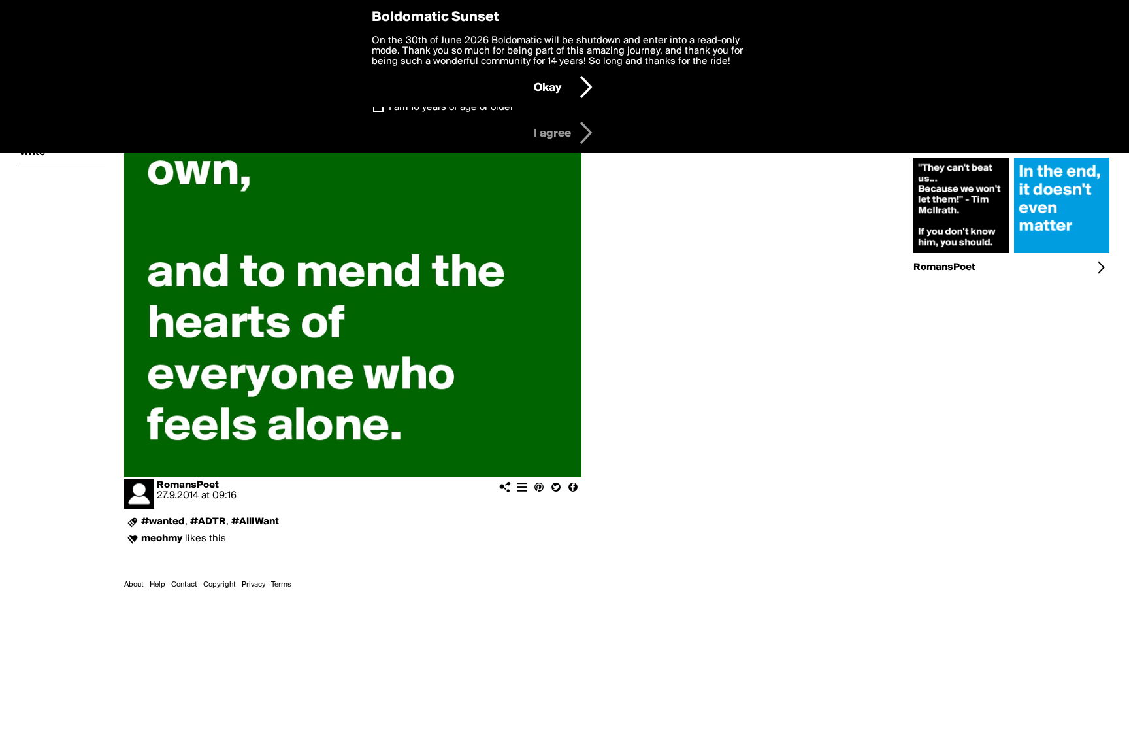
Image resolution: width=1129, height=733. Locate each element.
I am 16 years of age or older (451, 107)
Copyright (219, 584)
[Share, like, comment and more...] (961, 253)
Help (157, 584)
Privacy (253, 584)
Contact (184, 584)
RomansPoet (188, 485)
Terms (281, 584)
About (134, 584)
